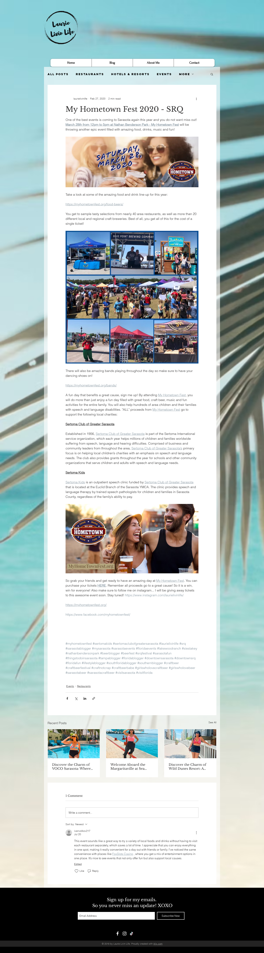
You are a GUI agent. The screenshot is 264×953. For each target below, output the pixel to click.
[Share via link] (93, 698)
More (184, 74)
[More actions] (196, 98)
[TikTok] (131, 933)
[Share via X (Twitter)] (76, 698)
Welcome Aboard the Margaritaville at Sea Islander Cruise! (127, 767)
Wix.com (158, 943)
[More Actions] (196, 833)
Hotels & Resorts (130, 74)
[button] (212, 74)
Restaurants (90, 74)
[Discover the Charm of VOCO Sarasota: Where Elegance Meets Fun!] (74, 743)
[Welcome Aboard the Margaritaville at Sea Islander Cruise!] (132, 743)
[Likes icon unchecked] (76, 871)
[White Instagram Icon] (124, 933)
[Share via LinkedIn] (85, 698)
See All (212, 722)
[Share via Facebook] (67, 698)
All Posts (58, 74)
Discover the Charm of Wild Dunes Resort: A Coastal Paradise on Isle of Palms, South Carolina (190, 767)
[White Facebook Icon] (117, 933)
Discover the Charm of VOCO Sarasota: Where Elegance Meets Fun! (71, 767)
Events (164, 74)
